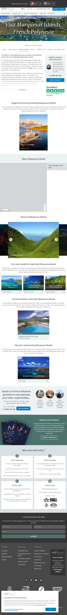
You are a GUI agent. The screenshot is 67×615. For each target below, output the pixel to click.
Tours (4, 49)
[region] (23, 187)
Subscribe (33, 536)
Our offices (5, 551)
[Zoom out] (45, 207)
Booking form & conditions (41, 553)
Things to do (41, 49)
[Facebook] (26, 580)
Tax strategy (38, 565)
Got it (50, 609)
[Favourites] (28, 9)
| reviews (54, 93)
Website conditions (39, 551)
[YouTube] (36, 580)
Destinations (5, 13)
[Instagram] (31, 580)
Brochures (51, 13)
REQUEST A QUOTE (59, 9)
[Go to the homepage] (8, 9)
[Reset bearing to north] (45, 210)
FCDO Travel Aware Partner (50, 489)
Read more (22, 89)
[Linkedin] (40, 580)
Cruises (26, 13)
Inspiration (33, 13)
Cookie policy (37, 559)
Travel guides (12, 49)
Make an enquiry (55, 80)
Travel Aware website (24, 558)
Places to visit (23, 49)
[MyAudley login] (31, 9)
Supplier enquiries (23, 561)
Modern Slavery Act (39, 562)
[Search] (64, 13)
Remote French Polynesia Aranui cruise (31, 140)
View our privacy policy (40, 605)
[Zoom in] (45, 205)
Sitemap (4, 559)
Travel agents (22, 564)
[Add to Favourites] (62, 20)
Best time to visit (59, 49)
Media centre (38, 568)
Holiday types (16, 13)
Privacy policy (38, 557)
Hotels (32, 49)
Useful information (23, 551)
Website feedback (7, 557)
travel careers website (58, 570)
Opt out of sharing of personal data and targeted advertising (14, 609)
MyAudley (4, 553)
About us (42, 13)
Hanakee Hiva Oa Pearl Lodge (28, 336)
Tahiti (30, 68)
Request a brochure (49, 437)
